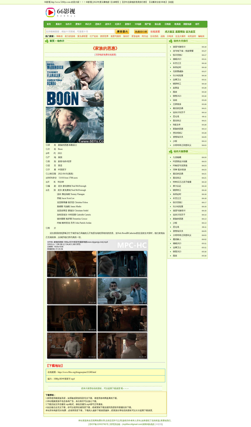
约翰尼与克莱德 (180, 165)
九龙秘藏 (177, 157)
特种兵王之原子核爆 (182, 182)
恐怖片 (98, 24)
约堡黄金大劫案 (180, 161)
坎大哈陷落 (178, 75)
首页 (49, 24)
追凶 (175, 100)
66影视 (89, 2)
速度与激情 (116, 36)
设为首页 (190, 31)
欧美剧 (178, 24)
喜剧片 (59, 24)
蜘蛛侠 (60, 36)
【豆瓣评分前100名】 (158, 2)
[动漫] (171, 2)
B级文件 (176, 124)
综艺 (197, 24)
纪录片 (118, 24)
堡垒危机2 (177, 133)
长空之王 (177, 63)
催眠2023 (177, 59)
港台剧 (158, 24)
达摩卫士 (177, 79)
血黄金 (176, 88)
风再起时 (177, 67)
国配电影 (187, 24)
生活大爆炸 (180, 36)
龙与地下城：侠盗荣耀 (183, 51)
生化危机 (154, 36)
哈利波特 (192, 36)
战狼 (163, 36)
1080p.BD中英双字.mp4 (64, 379)
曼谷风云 (177, 120)
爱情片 (78, 24)
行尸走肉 (94, 36)
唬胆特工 (177, 83)
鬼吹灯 (126, 36)
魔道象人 (177, 239)
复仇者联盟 (82, 36)
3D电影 (138, 24)
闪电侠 (170, 36)
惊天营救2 (177, 55)
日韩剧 (168, 24)
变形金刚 (135, 36)
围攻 (175, 92)
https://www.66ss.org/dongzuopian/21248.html (77, 372)
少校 (175, 141)
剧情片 (128, 24)
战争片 (108, 24)
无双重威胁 (178, 71)
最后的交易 (178, 108)
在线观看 (155, 31)
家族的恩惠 (178, 129)
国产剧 (148, 24)
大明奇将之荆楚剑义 (182, 145)
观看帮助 (180, 31)
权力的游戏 (70, 36)
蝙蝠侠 (201, 36)
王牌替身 (177, 104)
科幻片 (88, 24)
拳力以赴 (177, 186)
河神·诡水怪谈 (179, 169)
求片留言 (170, 31)
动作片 (69, 24)
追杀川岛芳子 (179, 112)
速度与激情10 (179, 47)
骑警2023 (177, 96)
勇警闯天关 (178, 137)
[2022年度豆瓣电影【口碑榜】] (107, 2)
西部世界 (104, 36)
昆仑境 (176, 116)
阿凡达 (145, 36)
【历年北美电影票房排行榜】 (134, 2)
